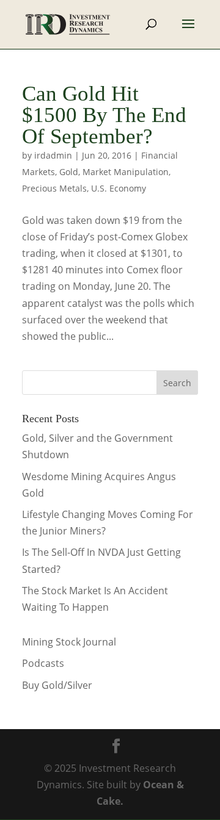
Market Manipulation (125, 172)
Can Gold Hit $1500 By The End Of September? (104, 115)
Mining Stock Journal (69, 642)
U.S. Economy (118, 188)
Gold (68, 172)
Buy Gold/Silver (57, 685)
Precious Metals (54, 188)
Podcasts (43, 663)
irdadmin (53, 155)
